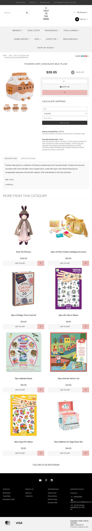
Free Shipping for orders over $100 (65, 2)
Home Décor (21, 39)
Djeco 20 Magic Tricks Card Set (23, 315)
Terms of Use (52, 493)
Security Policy (52, 502)
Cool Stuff (33, 30)
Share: (78, 56)
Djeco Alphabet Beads (23, 378)
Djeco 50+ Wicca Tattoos (68, 315)
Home (5, 55)
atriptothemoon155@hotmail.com (79, 502)
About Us (28, 493)
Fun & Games (71, 30)
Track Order (7, 496)
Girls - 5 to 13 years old (21, 55)
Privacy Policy (52, 496)
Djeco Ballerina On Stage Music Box (68, 442)
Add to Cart (20, 263)
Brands (16, 30)
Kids (37, 39)
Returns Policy (52, 499)
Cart (82, 19)
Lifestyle (51, 39)
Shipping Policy (45, 2)
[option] (20, 87)
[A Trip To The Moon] (46, 13)
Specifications (28, 158)
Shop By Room (45, 48)
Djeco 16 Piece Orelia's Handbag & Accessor (68, 252)
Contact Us (32, 2)
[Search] (27, 12)
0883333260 (77, 497)
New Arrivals (70, 39)
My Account (81, 12)
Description (11, 158)
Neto (86, 527)
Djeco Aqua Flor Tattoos (23, 442)
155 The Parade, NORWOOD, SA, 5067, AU (77, 507)
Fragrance (51, 30)
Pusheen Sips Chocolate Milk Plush (16, 57)
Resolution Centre (9, 499)
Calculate (65, 123)
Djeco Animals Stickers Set (68, 378)
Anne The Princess (23, 252)
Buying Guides (20, 2)
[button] (85, 523)
